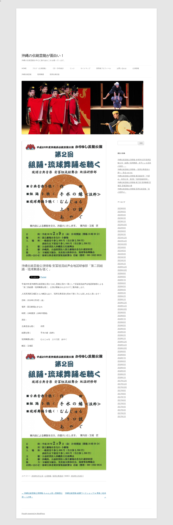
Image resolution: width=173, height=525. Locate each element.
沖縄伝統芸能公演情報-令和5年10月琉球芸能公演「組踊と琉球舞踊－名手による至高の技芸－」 (134, 163)
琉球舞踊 (40, 74)
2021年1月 (122, 264)
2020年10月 (122, 270)
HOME (24, 68)
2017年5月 (122, 404)
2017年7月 (122, 397)
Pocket (43, 277)
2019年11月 (122, 306)
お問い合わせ (122, 68)
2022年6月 (122, 231)
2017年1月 (122, 417)
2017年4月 (122, 407)
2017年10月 (122, 387)
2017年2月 (122, 413)
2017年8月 (122, 394)
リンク (72, 68)
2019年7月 (122, 319)
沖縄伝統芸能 (26, 74)
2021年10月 (122, 244)
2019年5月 (122, 325)
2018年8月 (122, 355)
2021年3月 (122, 257)
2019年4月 (122, 329)
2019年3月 (122, 332)
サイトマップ (85, 68)
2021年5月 (122, 251)
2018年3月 (122, 371)
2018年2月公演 (37, 476)
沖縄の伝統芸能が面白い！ (43, 56)
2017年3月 (122, 410)
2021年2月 (122, 260)
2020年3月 (122, 293)
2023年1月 (122, 221)
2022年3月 (122, 234)
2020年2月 (122, 296)
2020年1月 (122, 299)
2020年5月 (122, 286)
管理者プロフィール (103, 68)
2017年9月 (122, 391)
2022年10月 (122, 225)
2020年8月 (122, 277)
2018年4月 (122, 368)
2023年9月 (122, 208)
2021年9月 (122, 247)
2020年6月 (122, 283)
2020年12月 (122, 267)
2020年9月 (122, 273)
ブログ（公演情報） (39, 68)
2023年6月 (122, 212)
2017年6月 (122, 400)
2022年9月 (122, 228)
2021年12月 (122, 238)
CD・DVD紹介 (58, 68)
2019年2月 (122, 335)
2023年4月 (122, 215)
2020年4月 (122, 290)
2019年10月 (122, 309)
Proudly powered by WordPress (33, 514)
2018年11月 (122, 345)
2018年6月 (122, 361)
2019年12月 (122, 303)
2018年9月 (122, 351)
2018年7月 (122, 358)
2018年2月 (122, 374)
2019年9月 (122, 312)
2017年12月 (122, 381)
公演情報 (135, 68)
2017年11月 (122, 384)
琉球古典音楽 (54, 74)
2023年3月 (122, 218)
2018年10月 (122, 348)
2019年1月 (122, 338)
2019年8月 (122, 316)
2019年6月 (122, 322)
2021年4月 (122, 254)
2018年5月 (122, 365)
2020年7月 (122, 280)
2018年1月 (122, 378)
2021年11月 (122, 241)
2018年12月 (122, 342)
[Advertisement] (86, 29)
